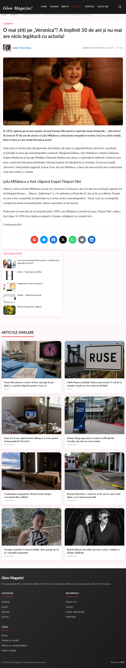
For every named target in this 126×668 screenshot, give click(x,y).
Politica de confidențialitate (14, 646)
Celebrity (77, 7)
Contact (69, 607)
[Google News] (34, 240)
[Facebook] (53, 240)
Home (44, 7)
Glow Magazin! (13, 578)
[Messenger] (44, 240)
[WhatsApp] (72, 240)
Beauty (65, 7)
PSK (122, 663)
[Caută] (120, 7)
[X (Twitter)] (63, 240)
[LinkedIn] (91, 240)
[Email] (82, 240)
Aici (19, 224)
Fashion (54, 7)
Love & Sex (102, 7)
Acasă (4, 15)
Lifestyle (89, 7)
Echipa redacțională (75, 612)
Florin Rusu (25, 48)
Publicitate (71, 617)
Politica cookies (9, 651)
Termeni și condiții (10, 641)
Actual (5, 607)
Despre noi (71, 602)
